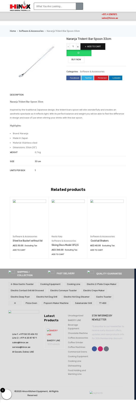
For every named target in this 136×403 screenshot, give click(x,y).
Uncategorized (75, 315)
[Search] (79, 6)
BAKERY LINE (53, 340)
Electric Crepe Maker (94, 290)
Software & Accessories (31, 31)
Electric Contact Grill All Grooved (27, 290)
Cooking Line (73, 284)
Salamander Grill (83, 303)
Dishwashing (74, 365)
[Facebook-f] (94, 348)
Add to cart (94, 46)
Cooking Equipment (50, 284)
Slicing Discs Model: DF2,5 (65, 245)
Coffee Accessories (78, 338)
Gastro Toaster (103, 297)
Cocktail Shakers (99, 240)
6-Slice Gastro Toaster (22, 284)
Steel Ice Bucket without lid (27, 240)
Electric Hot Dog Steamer (77, 297)
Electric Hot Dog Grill (46, 297)
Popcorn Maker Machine (56, 303)
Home (13, 31)
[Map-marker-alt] (106, 348)
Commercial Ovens (77, 352)
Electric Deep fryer (20, 297)
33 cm (38, 161)
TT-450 (102, 303)
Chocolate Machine (78, 333)
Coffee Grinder (75, 342)
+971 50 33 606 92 (28, 334)
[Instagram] (100, 348)
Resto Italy (57, 236)
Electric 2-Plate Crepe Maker (101, 284)
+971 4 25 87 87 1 (28, 338)
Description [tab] (17, 95)
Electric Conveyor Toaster (63, 290)
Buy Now (76, 59)
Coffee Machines (76, 347)
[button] (20, 16)
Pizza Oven (31, 303)
